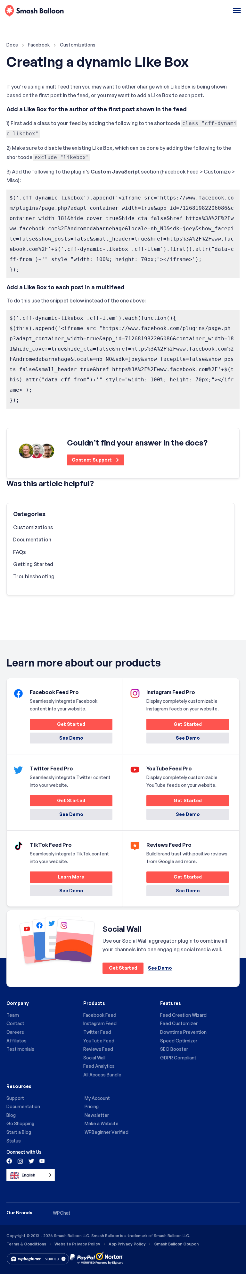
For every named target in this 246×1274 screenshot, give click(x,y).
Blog (11, 1115)
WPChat (61, 1213)
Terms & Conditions (26, 1244)
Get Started (57, 725)
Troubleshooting (33, 576)
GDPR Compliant (178, 1057)
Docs (12, 44)
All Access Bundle (102, 1074)
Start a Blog (18, 1132)
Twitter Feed (97, 1032)
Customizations (78, 44)
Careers (15, 1032)
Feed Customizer (179, 1023)
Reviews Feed (98, 1049)
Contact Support (92, 460)
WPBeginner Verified (106, 1132)
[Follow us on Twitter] (31, 1161)
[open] (237, 11)
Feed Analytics (99, 1066)
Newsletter (97, 1115)
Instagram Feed (100, 1023)
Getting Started (33, 564)
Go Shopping (20, 1123)
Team (12, 1015)
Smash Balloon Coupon (176, 1244)
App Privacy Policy (127, 1244)
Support (15, 1098)
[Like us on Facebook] (9, 1161)
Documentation (32, 539)
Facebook (39, 44)
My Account (97, 1098)
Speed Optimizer (178, 1040)
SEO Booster (174, 1049)
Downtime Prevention (183, 1032)
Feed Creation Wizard (183, 1015)
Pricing (92, 1106)
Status (13, 1140)
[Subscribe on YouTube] (41, 1161)
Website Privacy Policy (77, 1244)
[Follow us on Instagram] (20, 1161)
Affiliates (16, 1040)
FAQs (19, 552)
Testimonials (20, 1049)
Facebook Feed (99, 1015)
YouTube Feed (98, 1040)
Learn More (57, 878)
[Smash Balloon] (34, 11)
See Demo (71, 738)
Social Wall (94, 1057)
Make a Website (102, 1123)
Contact (15, 1023)
